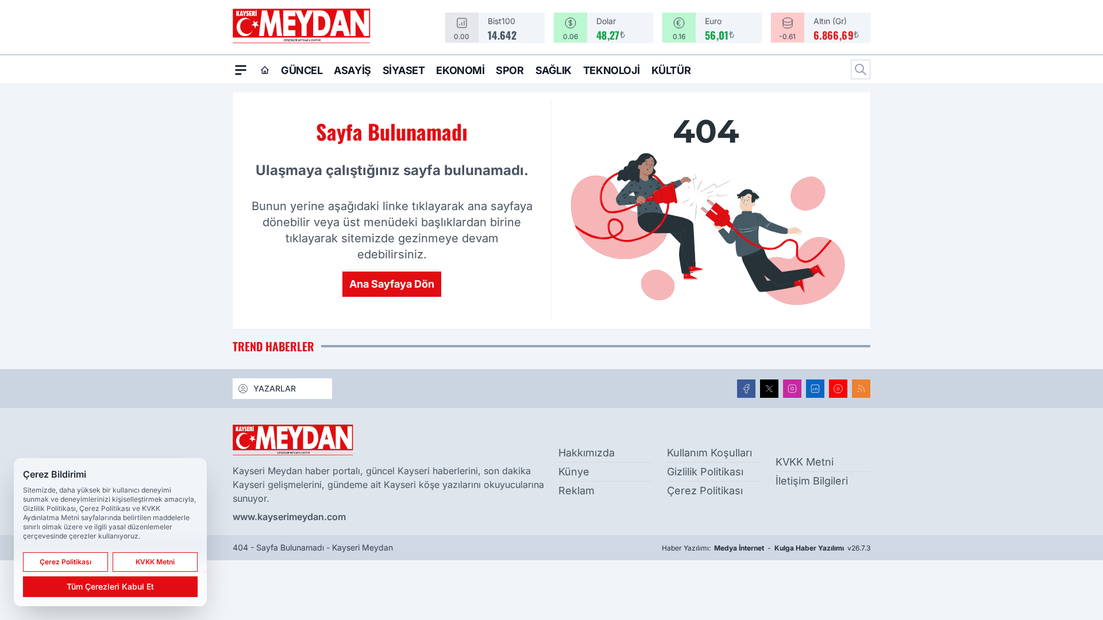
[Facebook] (746, 388)
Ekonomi (460, 70)
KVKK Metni (805, 462)
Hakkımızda (586, 453)
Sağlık (553, 70)
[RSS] (861, 388)
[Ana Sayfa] (264, 70)
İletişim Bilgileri (812, 481)
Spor (509, 70)
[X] (769, 388)
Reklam (576, 491)
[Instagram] (792, 388)
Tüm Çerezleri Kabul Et (110, 586)
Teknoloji (611, 70)
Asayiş (352, 70)
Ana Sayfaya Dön (391, 284)
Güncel (301, 70)
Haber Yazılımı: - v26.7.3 (766, 548)
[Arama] (860, 69)
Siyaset (404, 70)
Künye (573, 472)
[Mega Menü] (241, 69)
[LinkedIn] (815, 388)
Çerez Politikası (705, 491)
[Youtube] (838, 388)
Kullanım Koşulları (709, 453)
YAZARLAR (274, 388)
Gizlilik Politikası (705, 472)
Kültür (671, 70)
